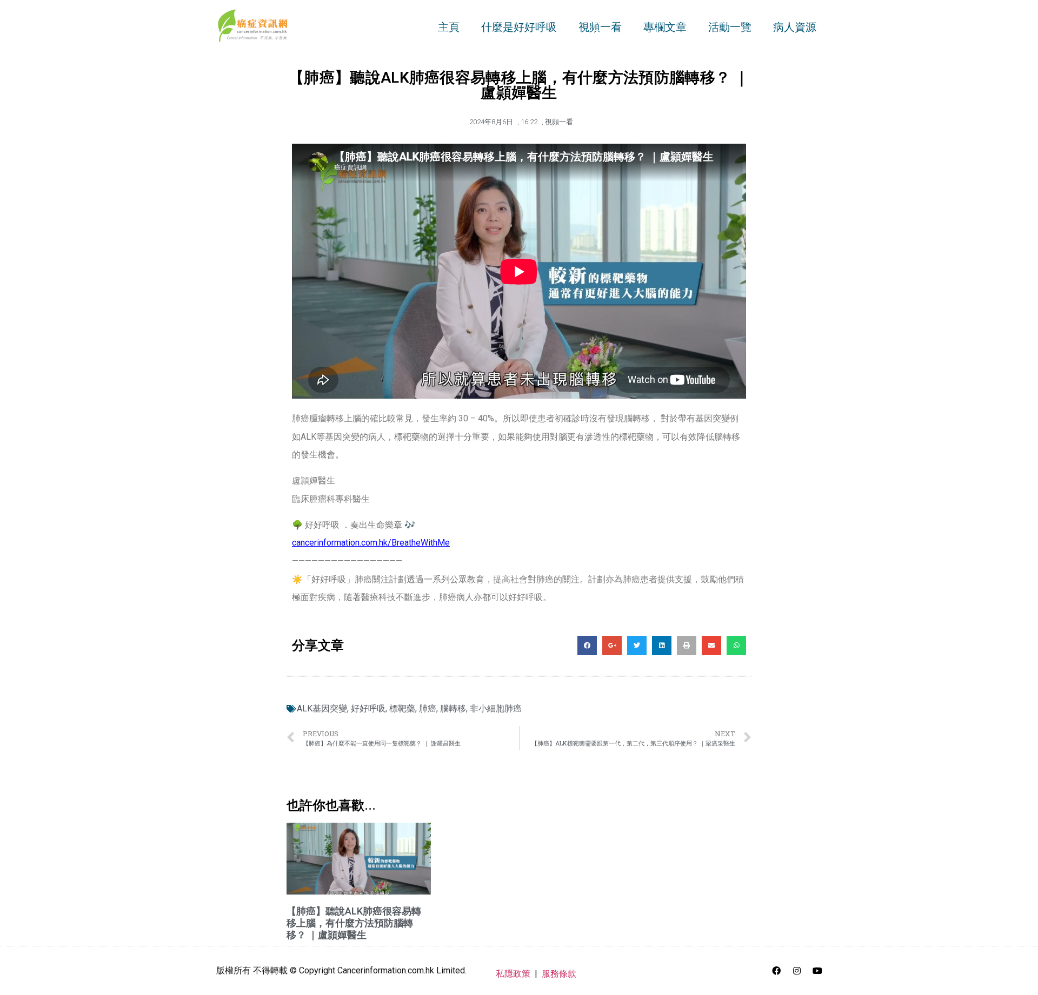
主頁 (449, 27)
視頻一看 (600, 27)
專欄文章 (665, 27)
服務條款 (559, 974)
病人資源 (794, 27)
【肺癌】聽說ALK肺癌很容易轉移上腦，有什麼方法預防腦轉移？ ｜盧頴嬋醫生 (354, 922)
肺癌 (427, 708)
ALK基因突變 (322, 708)
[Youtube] (817, 970)
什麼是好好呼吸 (519, 27)
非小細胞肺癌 (496, 708)
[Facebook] (776, 970)
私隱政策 (513, 974)
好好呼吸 (368, 708)
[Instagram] (797, 970)
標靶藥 (402, 708)
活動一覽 (729, 27)
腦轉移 (453, 708)
